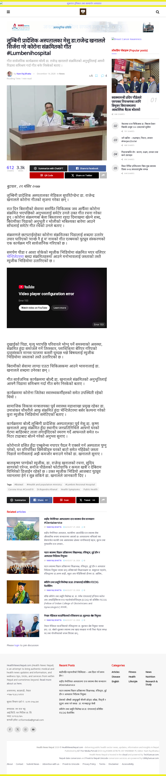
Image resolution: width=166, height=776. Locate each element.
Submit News (32, 764)
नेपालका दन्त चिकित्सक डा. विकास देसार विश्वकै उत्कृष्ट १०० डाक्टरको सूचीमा (138, 125)
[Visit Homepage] (83, 11)
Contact (19, 764)
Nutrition (150, 676)
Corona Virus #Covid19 (20, 489)
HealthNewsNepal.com (19, 665)
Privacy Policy (89, 764)
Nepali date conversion (70, 758)
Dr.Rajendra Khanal (47, 489)
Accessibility (128, 764)
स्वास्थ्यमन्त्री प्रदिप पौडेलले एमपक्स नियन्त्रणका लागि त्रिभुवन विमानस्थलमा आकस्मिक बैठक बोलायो (127, 103)
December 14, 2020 (46, 73)
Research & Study (152, 683)
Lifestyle (133, 681)
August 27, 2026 (72, 527)
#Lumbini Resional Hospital (80, 484)
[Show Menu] (8, 12)
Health (132, 676)
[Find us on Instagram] (25, 729)
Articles (115, 671)
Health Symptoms (70, 489)
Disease (116, 676)
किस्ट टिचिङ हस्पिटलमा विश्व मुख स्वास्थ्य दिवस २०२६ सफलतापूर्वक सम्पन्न (138, 167)
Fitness (132, 671)
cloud (124, 754)
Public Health (91, 489)
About (10, 764)
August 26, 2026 (72, 560)
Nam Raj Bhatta (24, 73)
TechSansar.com (151, 754)
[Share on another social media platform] (103, 175)
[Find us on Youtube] (33, 729)
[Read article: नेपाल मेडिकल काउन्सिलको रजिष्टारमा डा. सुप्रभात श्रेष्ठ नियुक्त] (23, 625)
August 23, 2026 (72, 590)
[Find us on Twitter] (18, 729)
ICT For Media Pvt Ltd (87, 751)
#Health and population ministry (44, 484)
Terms (102, 764)
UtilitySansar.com (151, 758)
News (62, 73)
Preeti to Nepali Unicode (96, 758)
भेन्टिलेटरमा (15, 256)
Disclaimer (114, 764)
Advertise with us (50, 764)
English (115, 681)
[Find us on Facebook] (10, 729)
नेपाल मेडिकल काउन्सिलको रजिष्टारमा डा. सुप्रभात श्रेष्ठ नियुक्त (72, 615)
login (16, 645)
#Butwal (19, 484)
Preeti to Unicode (71, 764)
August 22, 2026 (72, 620)
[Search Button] (157, 12)
